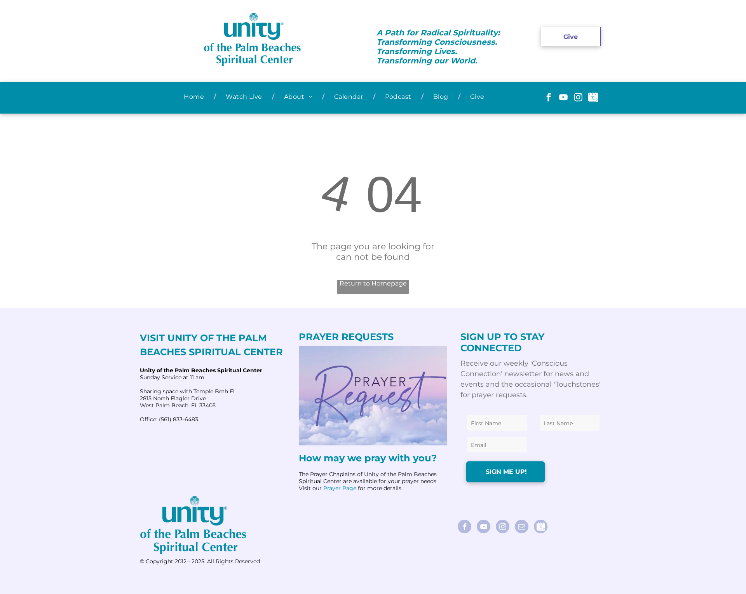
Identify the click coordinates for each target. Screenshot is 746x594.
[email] (521, 527)
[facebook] (548, 98)
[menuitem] (195, 96)
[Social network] (592, 98)
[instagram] (578, 98)
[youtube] (563, 98)
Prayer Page (339, 488)
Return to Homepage (373, 283)
